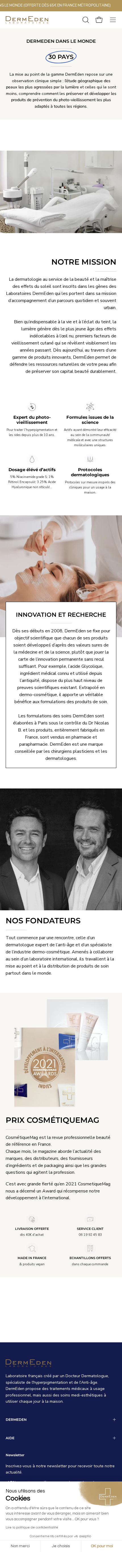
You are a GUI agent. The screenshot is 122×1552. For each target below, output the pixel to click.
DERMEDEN (16, 1419)
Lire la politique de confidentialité (32, 1527)
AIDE (10, 1438)
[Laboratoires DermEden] (27, 20)
